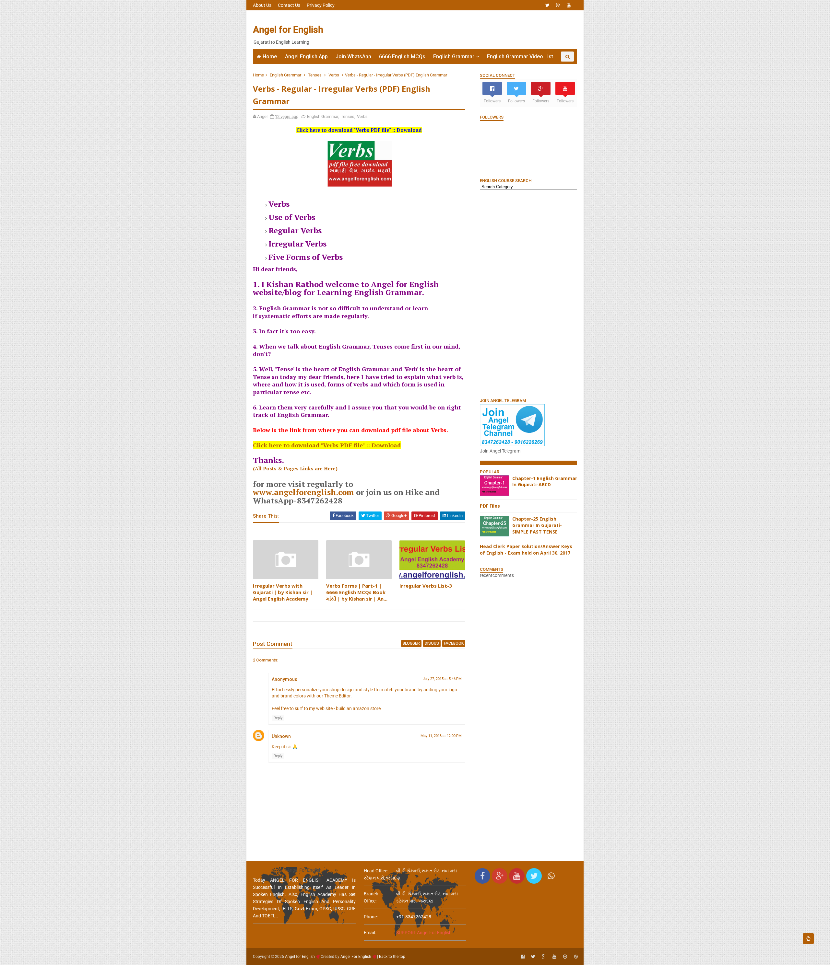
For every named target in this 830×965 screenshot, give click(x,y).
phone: (371, 916)
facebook (454, 643)
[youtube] (569, 5)
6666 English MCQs (402, 56)
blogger (411, 643)
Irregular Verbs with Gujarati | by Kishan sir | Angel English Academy (283, 592)
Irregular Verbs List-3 (425, 585)
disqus (432, 643)
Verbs (333, 75)
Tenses (315, 75)
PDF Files (490, 506)
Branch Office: (371, 897)
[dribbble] (576, 956)
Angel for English (288, 29)
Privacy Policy (321, 5)
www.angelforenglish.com (303, 492)
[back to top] (808, 938)
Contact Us (289, 5)
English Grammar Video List (520, 56)
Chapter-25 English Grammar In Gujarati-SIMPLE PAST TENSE (537, 525)
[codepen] (565, 956)
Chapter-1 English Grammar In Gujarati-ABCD (544, 481)
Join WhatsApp (353, 56)
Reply (278, 718)
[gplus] (558, 5)
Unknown (281, 736)
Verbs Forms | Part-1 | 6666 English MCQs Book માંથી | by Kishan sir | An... (356, 592)
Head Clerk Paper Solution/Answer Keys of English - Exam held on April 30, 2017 (526, 549)
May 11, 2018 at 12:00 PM (441, 736)
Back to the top (392, 956)
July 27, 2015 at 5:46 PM (442, 679)
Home (270, 56)
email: (370, 932)
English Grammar (453, 56)
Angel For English (355, 956)
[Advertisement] (459, 29)
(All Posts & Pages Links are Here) (295, 468)
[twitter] (547, 5)
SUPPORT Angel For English (424, 932)
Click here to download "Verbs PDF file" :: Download (327, 445)
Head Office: (376, 870)
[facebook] (523, 956)
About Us (262, 5)
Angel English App (306, 56)
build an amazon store (358, 708)
